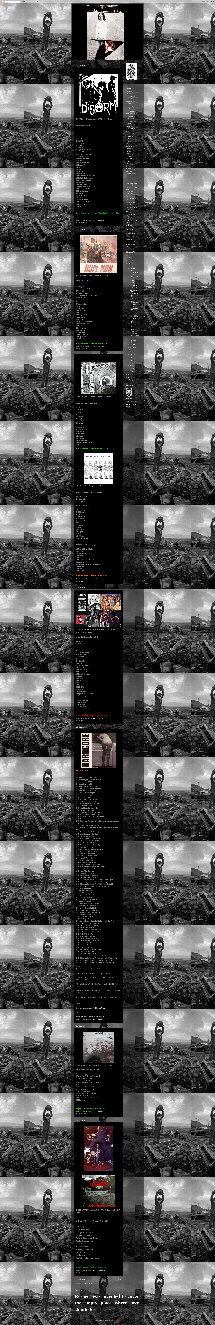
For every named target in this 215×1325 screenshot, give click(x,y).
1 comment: (100, 718)
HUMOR (128, 136)
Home (99, 1279)
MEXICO (129, 146)
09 (129, 374)
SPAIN (128, 164)
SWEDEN (84, 223)
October (132, 344)
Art (127, 93)
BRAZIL (128, 104)
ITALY (83, 720)
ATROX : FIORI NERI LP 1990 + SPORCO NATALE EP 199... (134, 306)
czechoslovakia (130, 113)
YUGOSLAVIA (130, 174)
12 (129, 261)
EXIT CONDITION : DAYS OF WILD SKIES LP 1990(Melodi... (134, 332)
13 (129, 258)
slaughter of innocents (129, 230)
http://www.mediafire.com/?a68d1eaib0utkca (90, 1017)
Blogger (118, 1320)
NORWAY (129, 154)
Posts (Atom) (88, 1283)
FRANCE (129, 126)
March (132, 365)
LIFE (127, 144)
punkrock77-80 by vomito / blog (131, 226)
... (129, 312)
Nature (128, 151)
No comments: (100, 579)
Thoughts (129, 171)
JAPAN (128, 141)
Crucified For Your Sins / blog (131, 192)
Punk (127, 161)
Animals (128, 91)
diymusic (129, 196)
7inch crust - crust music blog (131, 184)
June (131, 357)
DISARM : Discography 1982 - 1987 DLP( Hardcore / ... (134, 274)
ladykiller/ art (130, 205)
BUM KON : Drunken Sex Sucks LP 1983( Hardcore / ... (134, 284)
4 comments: (100, 220)
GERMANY (84, 1114)
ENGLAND (84, 1273)
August (132, 352)
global (128, 131)
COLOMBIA (130, 111)
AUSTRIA (129, 98)
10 (129, 266)
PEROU (128, 156)
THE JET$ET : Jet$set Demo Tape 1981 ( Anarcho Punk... (133, 294)
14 (129, 255)
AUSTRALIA (130, 96)
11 (129, 263)
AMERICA (84, 348)
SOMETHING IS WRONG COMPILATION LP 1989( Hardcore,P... (134, 320)
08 (129, 377)
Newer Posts (81, 1279)
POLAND (129, 159)
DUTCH (83, 581)
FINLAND (129, 124)
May (131, 360)
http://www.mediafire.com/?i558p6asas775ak (90, 1008)
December (133, 268)
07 (129, 380)
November (133, 340)
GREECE (129, 134)
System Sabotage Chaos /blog (131, 238)
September (133, 347)
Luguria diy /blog (131, 207)
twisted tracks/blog (132, 242)
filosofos (130, 398)
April (131, 363)
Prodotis (128, 218)
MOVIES (128, 149)
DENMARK (129, 116)
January (132, 371)
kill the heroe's (130, 202)
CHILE (128, 108)
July (131, 354)
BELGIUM (129, 101)
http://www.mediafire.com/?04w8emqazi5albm (92, 448)
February (133, 368)
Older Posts (116, 1279)
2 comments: (100, 346)
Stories (128, 166)
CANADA (129, 106)
